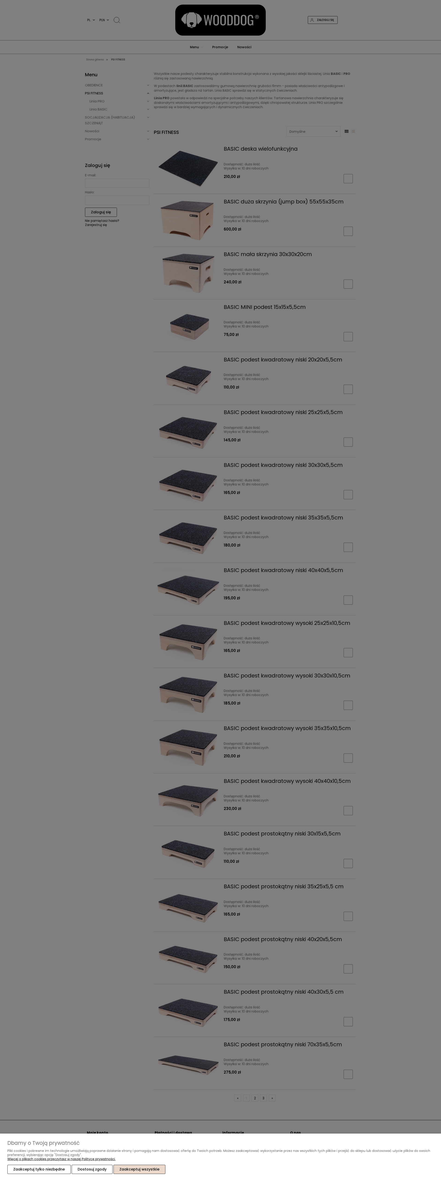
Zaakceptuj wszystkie (139, 1169)
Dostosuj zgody (92, 1169)
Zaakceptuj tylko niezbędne (39, 1169)
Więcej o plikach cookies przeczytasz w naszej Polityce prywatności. (61, 1159)
